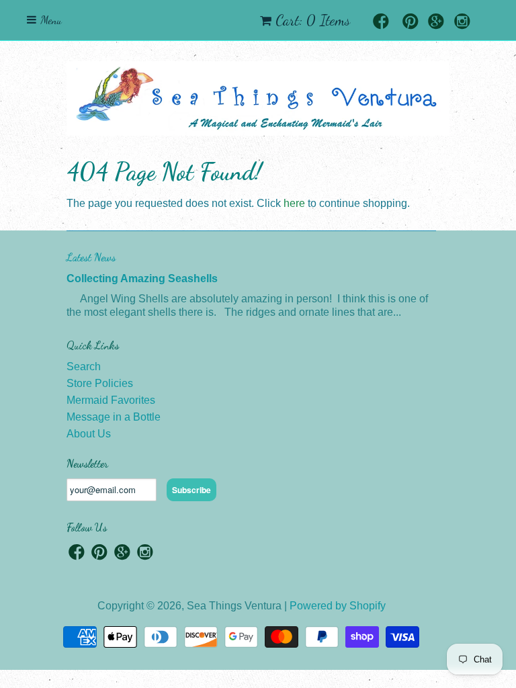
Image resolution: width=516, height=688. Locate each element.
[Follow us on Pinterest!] (410, 22)
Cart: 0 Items (312, 20)
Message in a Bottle (114, 417)
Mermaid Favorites (111, 400)
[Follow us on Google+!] (436, 22)
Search (84, 366)
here (294, 203)
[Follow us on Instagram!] (462, 22)
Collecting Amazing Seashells (142, 278)
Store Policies (100, 383)
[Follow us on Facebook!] (381, 22)
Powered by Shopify (338, 605)
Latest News (91, 257)
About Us (89, 433)
